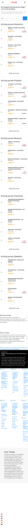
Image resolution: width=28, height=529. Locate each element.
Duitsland (24, 328)
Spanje (14, 328)
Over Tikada (4, 497)
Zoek (25, 18)
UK (12, 328)
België (5, 328)
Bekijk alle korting (14, 73)
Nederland (5, 514)
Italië (17, 328)
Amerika (20, 328)
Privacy (17, 497)
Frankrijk (9, 328)
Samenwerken (18, 495)
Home (2, 495)
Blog (2, 500)
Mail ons (5, 508)
